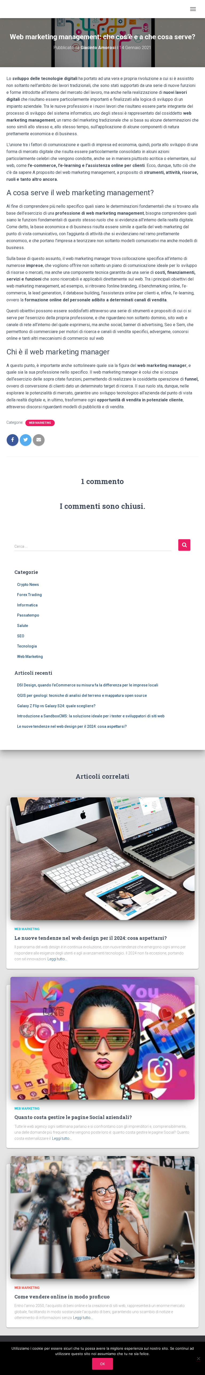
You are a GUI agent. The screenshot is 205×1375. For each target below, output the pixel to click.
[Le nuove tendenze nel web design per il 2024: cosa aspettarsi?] (102, 858)
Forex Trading (29, 595)
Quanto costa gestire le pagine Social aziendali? (73, 1117)
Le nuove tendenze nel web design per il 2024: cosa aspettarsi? (72, 726)
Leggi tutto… (57, 959)
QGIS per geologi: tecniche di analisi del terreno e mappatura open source (82, 695)
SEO (20, 636)
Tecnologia (27, 646)
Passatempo (28, 615)
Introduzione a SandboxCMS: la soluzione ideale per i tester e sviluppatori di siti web (90, 716)
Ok (102, 1364)
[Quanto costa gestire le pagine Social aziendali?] (102, 1038)
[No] (198, 1358)
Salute (22, 625)
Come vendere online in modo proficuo (62, 1296)
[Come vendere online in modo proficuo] (102, 1217)
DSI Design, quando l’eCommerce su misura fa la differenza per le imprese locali (87, 685)
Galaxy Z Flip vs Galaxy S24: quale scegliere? (56, 706)
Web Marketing (40, 422)
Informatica (27, 605)
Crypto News (28, 584)
